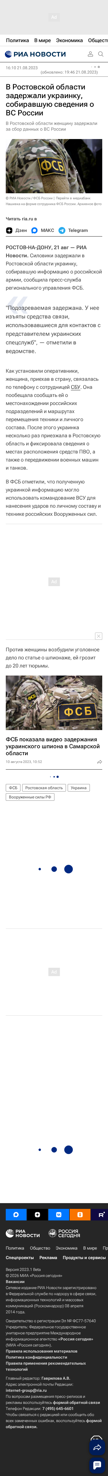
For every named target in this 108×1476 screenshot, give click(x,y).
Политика (15, 1248)
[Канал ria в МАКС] (16, 1214)
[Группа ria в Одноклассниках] (80, 1214)
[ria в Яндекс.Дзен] (37, 1214)
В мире (90, 1248)
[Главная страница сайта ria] (34, 54)
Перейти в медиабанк (73, 198)
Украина (79, 787)
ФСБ (13, 787)
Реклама (48, 1257)
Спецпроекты (20, 1257)
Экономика (66, 1248)
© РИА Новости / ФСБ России (29, 198)
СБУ (75, 387)
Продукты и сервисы (84, 1257)
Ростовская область (44, 787)
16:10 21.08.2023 (22, 67)
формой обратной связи (76, 1402)
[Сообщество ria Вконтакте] (58, 1214)
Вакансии (15, 1281)
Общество (40, 1248)
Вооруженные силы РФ (30, 797)
